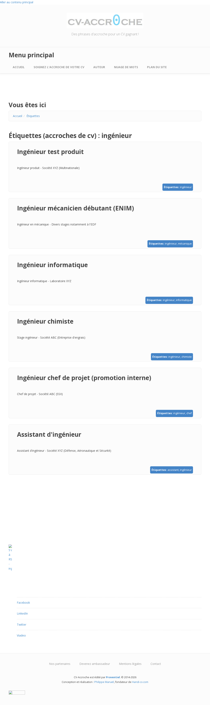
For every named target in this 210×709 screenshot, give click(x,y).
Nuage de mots (126, 67)
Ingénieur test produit (50, 151)
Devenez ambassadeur (94, 664)
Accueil (19, 67)
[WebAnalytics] (105, 693)
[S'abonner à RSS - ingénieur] (105, 558)
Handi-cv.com (140, 682)
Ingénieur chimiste (45, 321)
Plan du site (157, 67)
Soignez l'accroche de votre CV (59, 67)
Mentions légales (130, 664)
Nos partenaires (59, 664)
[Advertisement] (41, 91)
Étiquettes (33, 116)
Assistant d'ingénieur (49, 434)
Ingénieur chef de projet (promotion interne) (84, 377)
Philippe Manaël (104, 682)
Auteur (99, 67)
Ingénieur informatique (52, 265)
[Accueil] (105, 20)
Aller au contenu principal (16, 2)
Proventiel (113, 677)
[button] (23, 602)
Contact (156, 664)
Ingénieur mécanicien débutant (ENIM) (75, 208)
